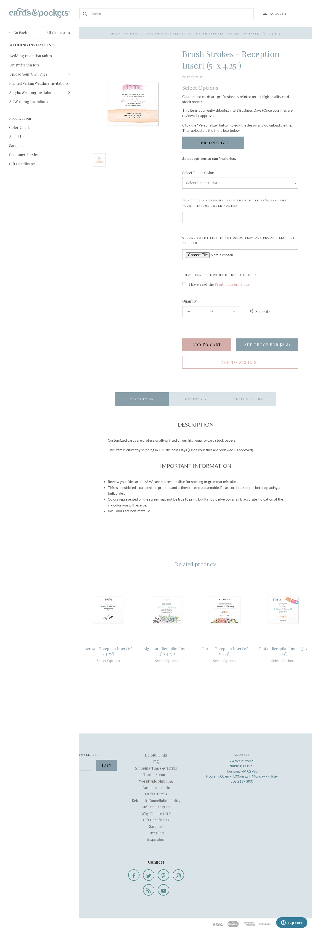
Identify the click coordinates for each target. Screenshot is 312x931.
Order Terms (156, 793)
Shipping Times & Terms (156, 768)
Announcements (156, 787)
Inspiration (156, 839)
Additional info (249, 399)
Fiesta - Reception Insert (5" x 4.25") (283, 651)
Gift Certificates (22, 163)
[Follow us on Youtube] (163, 890)
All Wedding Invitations (28, 101)
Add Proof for (267, 344)
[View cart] (298, 13)
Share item (264, 311)
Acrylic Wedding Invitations (32, 92)
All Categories (58, 32)
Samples (16, 145)
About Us (16, 136)
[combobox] (240, 182)
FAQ (156, 761)
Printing (132, 33)
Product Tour (20, 118)
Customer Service (24, 154)
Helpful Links (156, 755)
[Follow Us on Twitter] (148, 875)
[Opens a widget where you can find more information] (291, 923)
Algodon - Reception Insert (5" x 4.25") (167, 651)
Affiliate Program (156, 806)
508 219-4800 (241, 781)
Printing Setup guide (233, 275)
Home (116, 33)
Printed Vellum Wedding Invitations (38, 83)
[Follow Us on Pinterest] (163, 875)
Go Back (20, 32)
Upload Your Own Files (28, 74)
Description (142, 399)
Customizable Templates (168, 33)
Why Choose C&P (156, 813)
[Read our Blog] (148, 890)
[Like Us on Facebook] (134, 875)
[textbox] (240, 182)
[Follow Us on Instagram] (178, 875)
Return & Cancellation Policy (156, 800)
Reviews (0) (195, 399)
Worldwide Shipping (156, 781)
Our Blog (156, 833)
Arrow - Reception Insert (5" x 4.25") (108, 651)
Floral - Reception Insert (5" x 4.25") (224, 651)
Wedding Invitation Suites (30, 55)
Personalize (213, 142)
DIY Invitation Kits (24, 65)
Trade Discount (156, 774)
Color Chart (19, 127)
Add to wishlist (240, 362)
